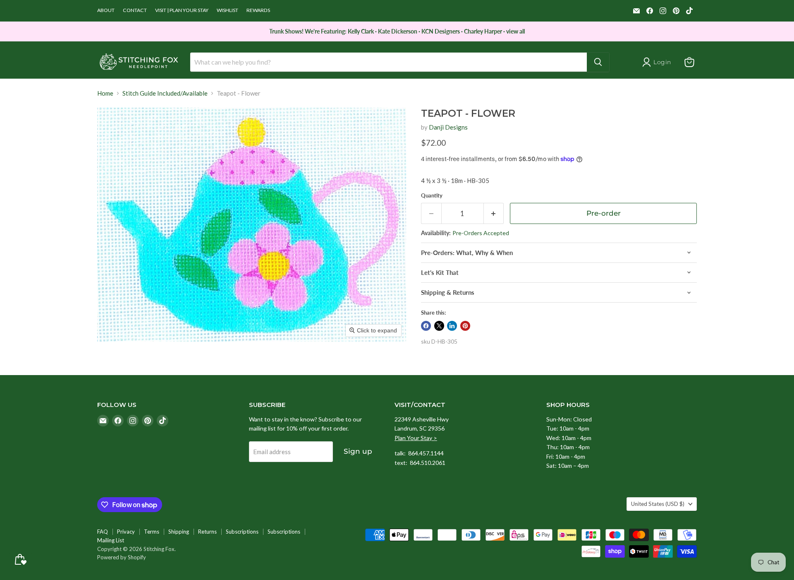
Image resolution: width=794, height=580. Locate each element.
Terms (151, 531)
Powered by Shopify (121, 557)
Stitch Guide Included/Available (165, 93)
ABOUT (106, 10)
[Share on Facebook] (426, 326)
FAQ (102, 531)
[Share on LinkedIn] (452, 326)
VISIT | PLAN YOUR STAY (181, 10)
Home (105, 93)
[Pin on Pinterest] (465, 326)
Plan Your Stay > (416, 437)
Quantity (431, 196)
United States (657, 504)
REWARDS (258, 10)
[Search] (598, 62)
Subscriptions (242, 531)
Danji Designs (448, 127)
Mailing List (110, 540)
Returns (207, 531)
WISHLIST (227, 10)
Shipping (178, 531)
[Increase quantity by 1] (494, 213)
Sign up (358, 451)
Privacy (126, 531)
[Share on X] (439, 326)
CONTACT (135, 10)
